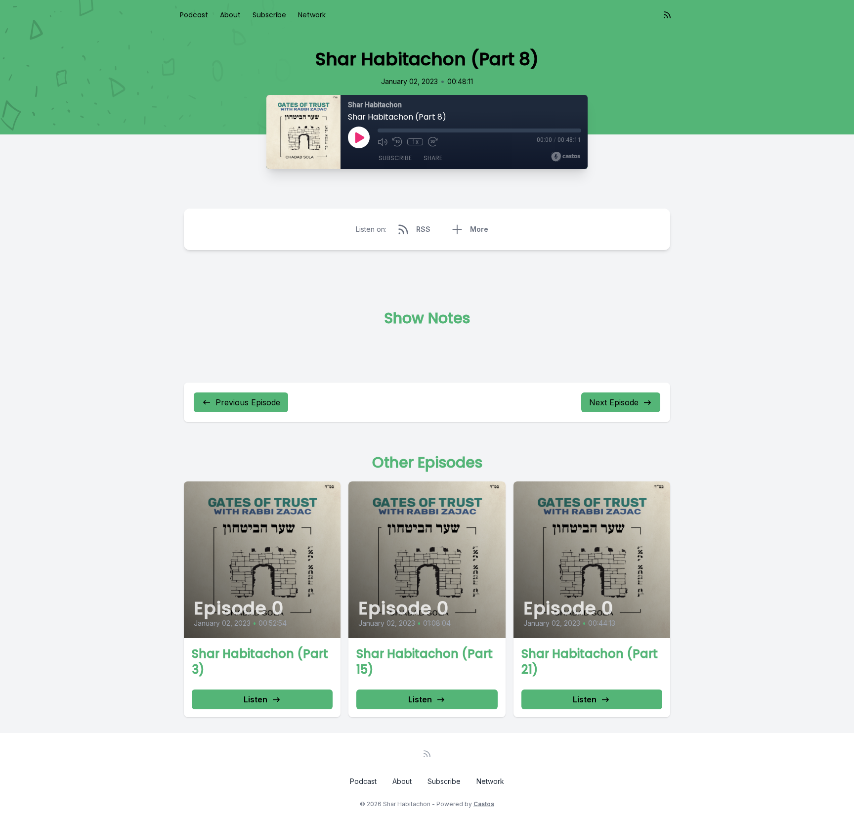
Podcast (194, 15)
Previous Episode (247, 402)
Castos (483, 804)
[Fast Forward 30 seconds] (433, 142)
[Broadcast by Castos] (565, 157)
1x (415, 141)
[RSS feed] (667, 15)
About (230, 15)
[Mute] (382, 141)
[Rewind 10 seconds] (397, 142)
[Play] (359, 137)
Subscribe (269, 15)
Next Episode (614, 402)
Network (312, 15)
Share (433, 158)
